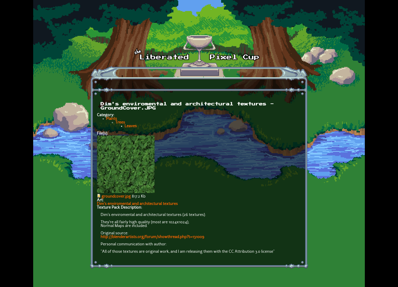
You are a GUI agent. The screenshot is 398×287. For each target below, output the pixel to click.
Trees (120, 122)
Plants (111, 119)
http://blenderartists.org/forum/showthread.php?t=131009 (152, 237)
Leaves (131, 126)
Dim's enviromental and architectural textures (137, 204)
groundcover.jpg (116, 196)
